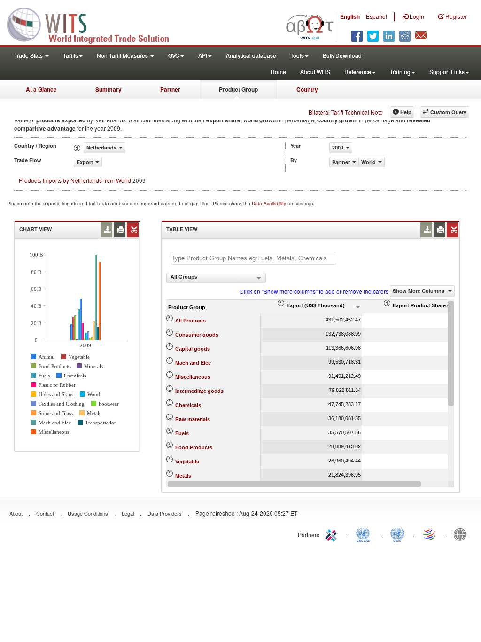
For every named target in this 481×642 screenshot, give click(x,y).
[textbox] (253, 258)
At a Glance (41, 89)
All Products (190, 320)
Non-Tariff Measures (123, 55)
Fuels (182, 433)
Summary (108, 89)
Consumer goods (196, 334)
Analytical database (251, 55)
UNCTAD (365, 534)
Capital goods (192, 349)
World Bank (462, 534)
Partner (170, 89)
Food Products (193, 447)
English (350, 16)
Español (376, 16)
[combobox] (216, 278)
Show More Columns (419, 290)
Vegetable (187, 461)
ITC (332, 534)
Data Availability (269, 203)
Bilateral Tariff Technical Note (346, 112)
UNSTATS (397, 534)
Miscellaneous (192, 377)
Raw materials (192, 419)
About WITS (315, 72)
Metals (183, 475)
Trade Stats (29, 55)
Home (278, 72)
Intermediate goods (199, 391)
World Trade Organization (429, 534)
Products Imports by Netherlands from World (75, 180)
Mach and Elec (193, 363)
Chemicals (188, 405)
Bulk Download (342, 55)
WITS (94, 23)
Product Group (238, 89)
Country (307, 89)
